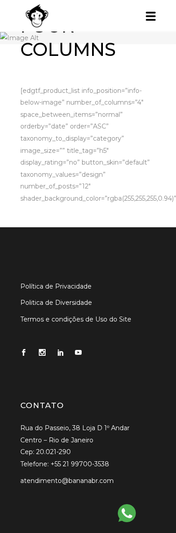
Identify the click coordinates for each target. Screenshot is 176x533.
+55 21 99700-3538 (80, 464)
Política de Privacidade (56, 286)
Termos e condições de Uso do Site (75, 319)
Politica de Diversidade (56, 303)
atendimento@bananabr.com (67, 481)
